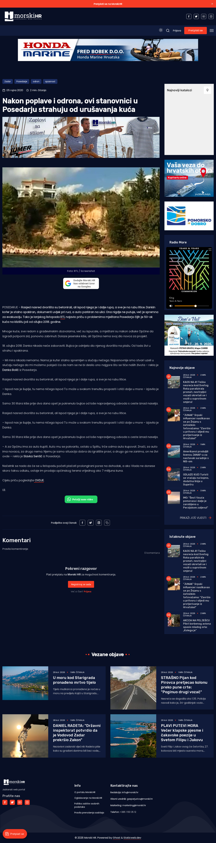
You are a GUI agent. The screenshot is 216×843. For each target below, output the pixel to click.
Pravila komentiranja (15, 549)
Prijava (177, 30)
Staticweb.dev (132, 838)
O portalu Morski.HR (84, 792)
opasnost (50, 81)
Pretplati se (195, 30)
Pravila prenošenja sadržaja (89, 812)
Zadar (7, 81)
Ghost (116, 838)
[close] (212, 3)
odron (36, 81)
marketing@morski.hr (134, 805)
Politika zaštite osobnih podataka (86, 805)
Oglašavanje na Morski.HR (88, 798)
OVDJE (39, 480)
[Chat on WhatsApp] (81, 499)
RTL (62, 317)
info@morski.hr (130, 792)
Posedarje (21, 81)
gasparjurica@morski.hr (140, 798)
